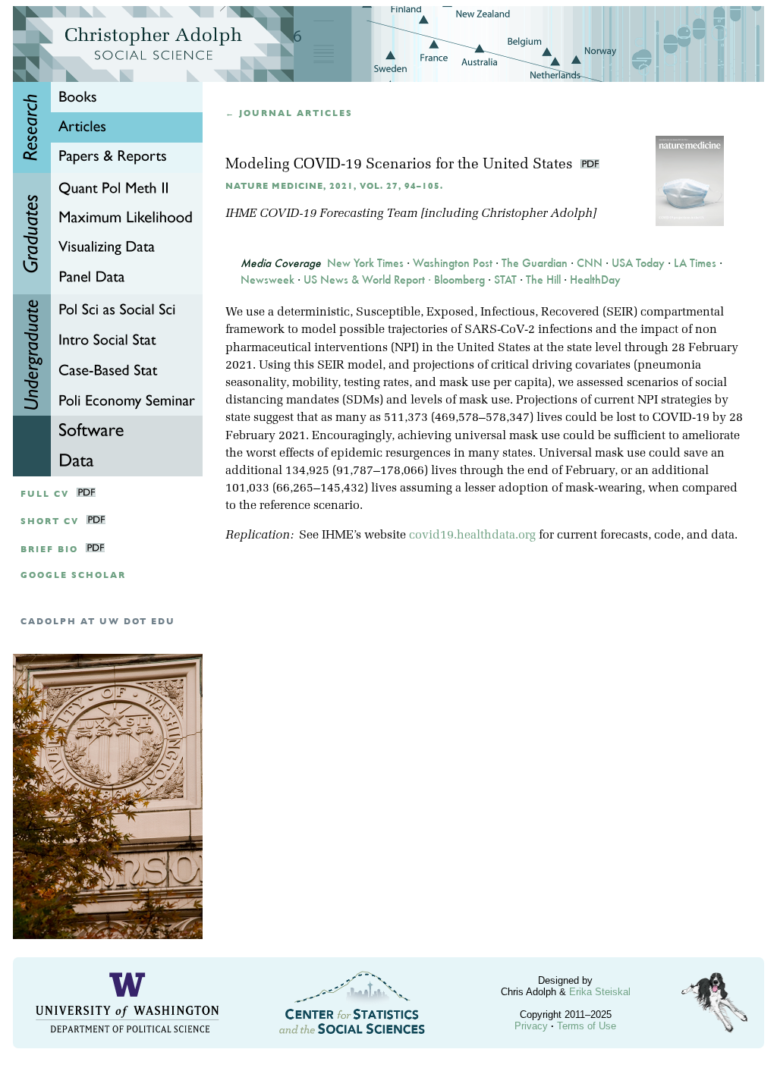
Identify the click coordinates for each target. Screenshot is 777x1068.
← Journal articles (289, 113)
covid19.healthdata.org (472, 535)
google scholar (73, 575)
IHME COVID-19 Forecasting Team (321, 214)
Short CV (49, 521)
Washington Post (452, 263)
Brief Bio (49, 549)
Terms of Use (586, 1026)
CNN (589, 263)
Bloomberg (459, 280)
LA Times (695, 263)
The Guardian (535, 263)
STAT (505, 280)
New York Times (365, 263)
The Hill (543, 280)
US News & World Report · (369, 280)
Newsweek (267, 280)
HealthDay (595, 280)
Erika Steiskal (600, 991)
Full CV (44, 494)
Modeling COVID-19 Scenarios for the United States (401, 165)
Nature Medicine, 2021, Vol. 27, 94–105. (334, 186)
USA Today (638, 263)
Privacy (531, 1026)
